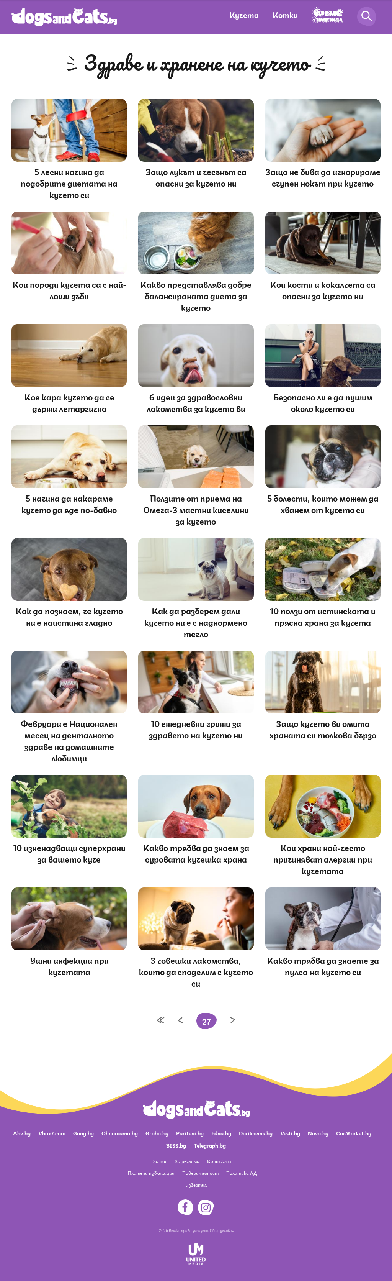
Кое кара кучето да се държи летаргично (69, 402)
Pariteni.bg (190, 1133)
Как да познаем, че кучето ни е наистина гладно (69, 616)
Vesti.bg (290, 1133)
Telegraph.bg (210, 1145)
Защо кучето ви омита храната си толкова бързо (323, 728)
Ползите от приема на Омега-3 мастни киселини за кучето (196, 509)
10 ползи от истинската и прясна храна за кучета (323, 616)
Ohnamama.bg (119, 1133)
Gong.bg (83, 1133)
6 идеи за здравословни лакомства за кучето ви (196, 402)
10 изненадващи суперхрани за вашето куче (69, 852)
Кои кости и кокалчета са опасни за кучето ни (323, 289)
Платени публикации (151, 1172)
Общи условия (222, 1230)
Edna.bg (221, 1133)
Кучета (244, 14)
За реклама (187, 1161)
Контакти (219, 1161)
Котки (285, 14)
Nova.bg (318, 1133)
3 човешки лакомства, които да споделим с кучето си (196, 971)
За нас (160, 1161)
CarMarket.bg (353, 1133)
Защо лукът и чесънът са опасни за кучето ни (196, 177)
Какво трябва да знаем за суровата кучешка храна (196, 852)
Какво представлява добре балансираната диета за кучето (196, 295)
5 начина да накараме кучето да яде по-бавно (69, 503)
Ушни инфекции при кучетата (69, 965)
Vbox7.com (51, 1133)
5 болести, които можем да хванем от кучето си (323, 503)
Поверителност (200, 1172)
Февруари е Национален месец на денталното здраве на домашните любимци (69, 740)
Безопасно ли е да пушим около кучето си (322, 402)
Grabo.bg (156, 1133)
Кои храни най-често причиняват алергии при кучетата (322, 858)
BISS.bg (176, 1145)
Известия (196, 1184)
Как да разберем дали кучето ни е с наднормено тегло (195, 621)
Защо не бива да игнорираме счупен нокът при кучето (323, 177)
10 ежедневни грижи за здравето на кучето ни (196, 728)
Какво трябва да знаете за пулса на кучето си (323, 965)
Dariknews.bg (256, 1133)
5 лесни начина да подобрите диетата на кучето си (69, 182)
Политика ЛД (241, 1172)
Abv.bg (22, 1133)
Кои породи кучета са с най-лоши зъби (69, 289)
